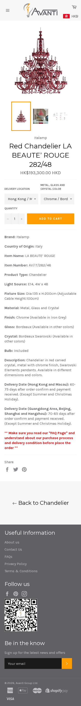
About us (11, 542)
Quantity (10, 208)
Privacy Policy (15, 564)
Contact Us (13, 549)
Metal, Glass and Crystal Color (52, 186)
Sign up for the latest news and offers (34, 652)
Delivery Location (17, 188)
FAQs (8, 556)
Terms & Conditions (21, 571)
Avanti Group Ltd (26, 683)
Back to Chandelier (43, 503)
